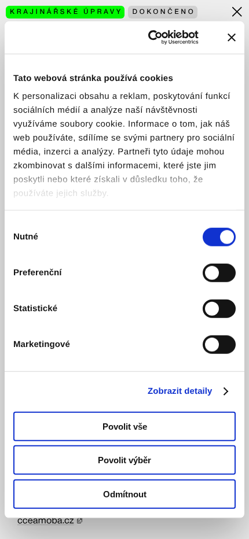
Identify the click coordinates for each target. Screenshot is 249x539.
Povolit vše (124, 426)
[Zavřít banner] (232, 38)
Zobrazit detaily (180, 391)
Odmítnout (125, 494)
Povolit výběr (124, 460)
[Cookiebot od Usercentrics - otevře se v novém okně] (156, 37)
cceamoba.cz (45, 520)
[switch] (219, 272)
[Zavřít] (237, 12)
